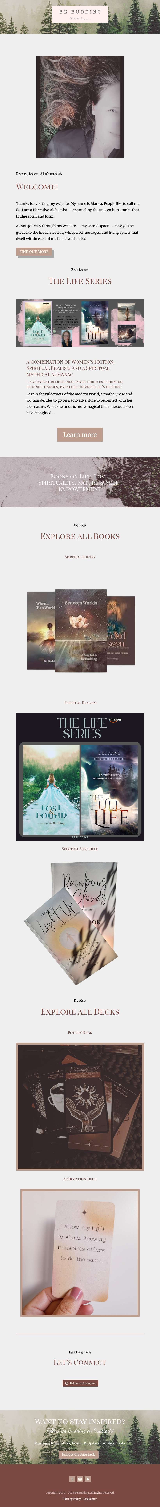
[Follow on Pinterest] (88, 1479)
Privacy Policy (72, 1499)
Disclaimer (90, 1499)
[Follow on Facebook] (72, 1479)
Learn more (80, 435)
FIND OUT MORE (34, 251)
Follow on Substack (78, 1454)
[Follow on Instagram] (80, 1479)
